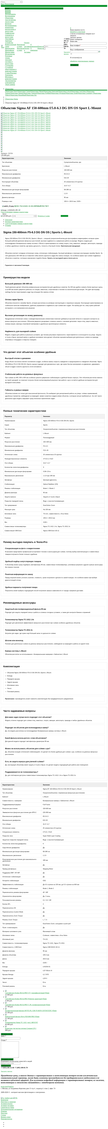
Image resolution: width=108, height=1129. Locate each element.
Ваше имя (73, 41)
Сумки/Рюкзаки (11, 73)
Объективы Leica (64, 91)
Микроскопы (9, 48)
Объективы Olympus (57, 93)
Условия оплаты (6, 1104)
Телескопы (9, 75)
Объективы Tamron (29, 93)
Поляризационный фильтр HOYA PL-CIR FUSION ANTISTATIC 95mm (31, 1011)
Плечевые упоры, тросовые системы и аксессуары (9, 59)
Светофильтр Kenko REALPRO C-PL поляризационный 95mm (27, 1005)
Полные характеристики (14, 222)
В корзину (64, 216)
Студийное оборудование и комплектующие (11, 69)
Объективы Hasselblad (18, 95)
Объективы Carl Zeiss (78, 91)
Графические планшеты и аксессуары (9, 35)
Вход (2, 4)
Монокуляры (9, 52)
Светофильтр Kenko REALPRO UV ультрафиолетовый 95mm (27, 993)
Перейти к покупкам (77, 32)
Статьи (3, 1115)
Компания (4, 1100)
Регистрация (9, 4)
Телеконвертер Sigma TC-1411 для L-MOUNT (21, 1022)
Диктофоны (9, 39)
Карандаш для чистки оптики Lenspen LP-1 (20, 1028)
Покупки (4, 1113)
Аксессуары (9, 22)
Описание (8, 220)
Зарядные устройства (9, 42)
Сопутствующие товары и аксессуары (14, 212)
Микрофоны (9, 50)
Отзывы (8, 225)
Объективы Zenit (71, 93)
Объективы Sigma (16, 93)
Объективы (9, 18)
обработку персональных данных (82, 61)
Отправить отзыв (7, 1059)
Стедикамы (9, 65)
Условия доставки (7, 1105)
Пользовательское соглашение (12, 1109)
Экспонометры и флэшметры (10, 82)
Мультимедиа (10, 54)
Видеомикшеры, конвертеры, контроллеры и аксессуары (11, 28)
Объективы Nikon (36, 91)
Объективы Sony (11, 91)
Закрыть (73, 35)
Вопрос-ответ (6, 1117)
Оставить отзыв (7, 1034)
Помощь (4, 1111)
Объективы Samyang (50, 91)
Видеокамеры (10, 16)
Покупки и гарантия (8, 1102)
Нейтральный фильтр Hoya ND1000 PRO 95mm (22, 1016)
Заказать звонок (67, 53)
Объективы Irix (31, 95)
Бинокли (8, 24)
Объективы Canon (23, 91)
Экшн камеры (10, 84)
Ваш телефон (75, 45)
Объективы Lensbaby (85, 93)
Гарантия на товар (7, 1107)
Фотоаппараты (10, 14)
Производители (6, 1119)
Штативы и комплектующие (11, 78)
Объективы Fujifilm (43, 93)
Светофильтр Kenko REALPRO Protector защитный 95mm (26, 999)
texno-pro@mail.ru (7, 1086)
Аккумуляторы (10, 20)
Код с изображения (77, 49)
